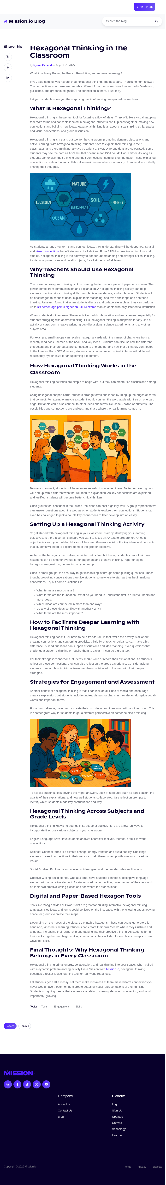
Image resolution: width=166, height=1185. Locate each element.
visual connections (47, 251)
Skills (79, 1006)
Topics (24, 1026)
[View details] (8, 1084)
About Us (64, 1104)
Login (115, 1104)
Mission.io (112, 969)
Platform (118, 1096)
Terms (127, 1166)
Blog (61, 1116)
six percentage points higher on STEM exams (66, 307)
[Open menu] (160, 6)
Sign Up (117, 1110)
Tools (44, 1006)
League (117, 1135)
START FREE (144, 6)
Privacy (141, 1166)
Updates (117, 1116)
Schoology (119, 1129)
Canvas (117, 1122)
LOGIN (125, 6)
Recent (10, 1026)
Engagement (61, 1006)
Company (65, 1096)
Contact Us (65, 1110)
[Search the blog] (156, 21)
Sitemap (157, 1166)
